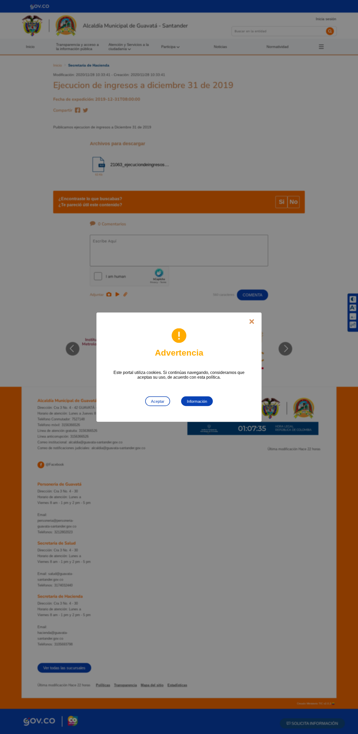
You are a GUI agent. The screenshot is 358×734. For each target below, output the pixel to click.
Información (197, 401)
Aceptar (157, 401)
